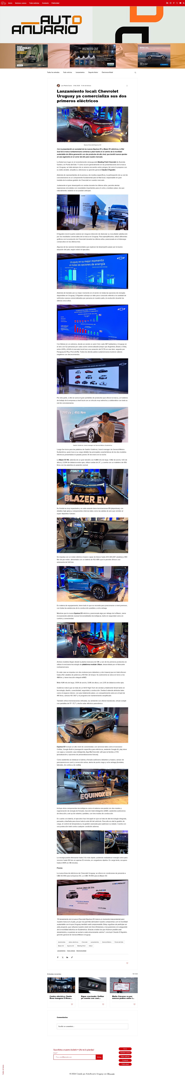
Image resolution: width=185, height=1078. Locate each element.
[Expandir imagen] (68, 842)
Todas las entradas (53, 72)
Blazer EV (61, 946)
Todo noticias (67, 72)
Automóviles (61, 942)
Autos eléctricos (73, 942)
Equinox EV (70, 946)
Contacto (125, 1060)
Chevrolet (84, 942)
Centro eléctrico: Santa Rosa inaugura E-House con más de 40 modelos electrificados (61, 997)
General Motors (106, 942)
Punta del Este (119, 942)
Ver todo (135, 974)
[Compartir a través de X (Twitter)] (62, 957)
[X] (177, 3)
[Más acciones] (127, 85)
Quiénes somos (125, 1053)
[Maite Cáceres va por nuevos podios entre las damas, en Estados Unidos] (124, 985)
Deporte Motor (93, 72)
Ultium (90, 946)
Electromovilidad (107, 72)
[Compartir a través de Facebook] (58, 957)
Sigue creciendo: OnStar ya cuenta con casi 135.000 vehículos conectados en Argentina (92, 997)
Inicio (125, 1049)
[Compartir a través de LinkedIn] (67, 957)
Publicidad (125, 1064)
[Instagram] (170, 3)
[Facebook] (174, 3)
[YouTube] (180, 3)
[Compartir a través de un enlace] (72, 957)
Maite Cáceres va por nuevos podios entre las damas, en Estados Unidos (123, 997)
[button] (135, 72)
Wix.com (111, 1074)
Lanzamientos (80, 72)
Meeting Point (81, 946)
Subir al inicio (3, 1070)
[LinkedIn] (167, 3)
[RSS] (184, 3)
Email (55, 1053)
